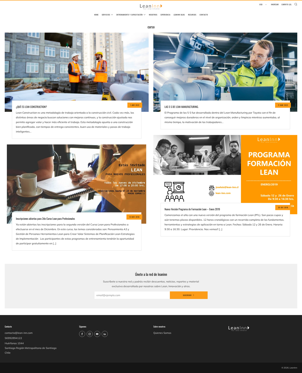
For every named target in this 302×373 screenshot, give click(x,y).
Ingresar (275, 4)
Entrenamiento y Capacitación (129, 14)
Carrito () (286, 4)
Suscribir (187, 295)
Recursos (192, 14)
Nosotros (153, 14)
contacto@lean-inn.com (19, 332)
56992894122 (13, 338)
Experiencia (165, 14)
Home (96, 14)
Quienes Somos (162, 332)
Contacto (204, 14)
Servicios (106, 14)
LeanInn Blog (179, 14)
